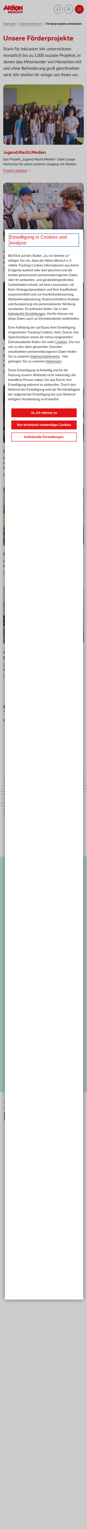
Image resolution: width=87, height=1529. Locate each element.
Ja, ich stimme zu (44, 412)
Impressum (54, 361)
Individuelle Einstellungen (26, 313)
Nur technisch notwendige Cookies (44, 425)
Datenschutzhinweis (45, 356)
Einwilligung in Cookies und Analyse (38, 240)
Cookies (61, 342)
